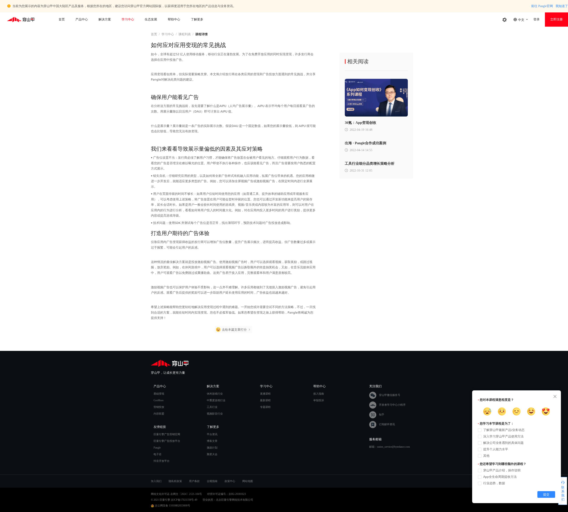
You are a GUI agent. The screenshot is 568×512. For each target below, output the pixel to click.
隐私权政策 (175, 481)
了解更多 (197, 19)
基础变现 (159, 393)
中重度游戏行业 (216, 400)
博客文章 (212, 441)
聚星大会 (212, 454)
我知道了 (562, 6)
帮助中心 (174, 19)
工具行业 (212, 407)
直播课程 (265, 393)
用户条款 (194, 481)
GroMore (159, 400)
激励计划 (212, 447)
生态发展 (151, 19)
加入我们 (156, 481)
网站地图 (247, 481)
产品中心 (81, 19)
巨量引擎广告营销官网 (167, 434)
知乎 (381, 414)
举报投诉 (318, 400)
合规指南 (212, 481)
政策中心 (230, 481)
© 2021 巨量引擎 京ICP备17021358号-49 (174, 499)
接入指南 (318, 393)
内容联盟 (159, 413)
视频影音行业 (215, 413)
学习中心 (128, 19)
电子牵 (158, 454)
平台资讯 (212, 434)
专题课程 (265, 407)
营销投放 (159, 407)
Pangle (157, 447)
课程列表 (184, 34)
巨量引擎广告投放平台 (167, 441)
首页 (62, 19)
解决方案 (105, 19)
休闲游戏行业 (215, 393)
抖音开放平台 (162, 461)
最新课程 (265, 400)
